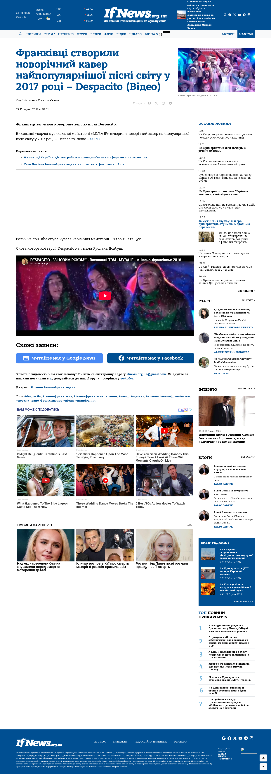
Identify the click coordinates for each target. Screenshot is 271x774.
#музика (137, 396)
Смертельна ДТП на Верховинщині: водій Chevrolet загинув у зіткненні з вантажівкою (227, 207)
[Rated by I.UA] (249, 750)
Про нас (100, 741)
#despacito (32, 396)
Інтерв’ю (66, 34)
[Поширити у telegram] (170, 103)
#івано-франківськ (57, 396)
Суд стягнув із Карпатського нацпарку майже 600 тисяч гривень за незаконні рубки (225, 178)
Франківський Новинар (231, 352)
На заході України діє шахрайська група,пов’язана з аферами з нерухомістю (86, 157)
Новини (33, 34)
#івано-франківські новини (95, 396)
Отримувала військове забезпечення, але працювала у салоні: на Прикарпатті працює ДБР (229, 641)
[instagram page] (249, 15)
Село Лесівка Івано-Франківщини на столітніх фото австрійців (74, 164)
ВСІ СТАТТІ (248, 300)
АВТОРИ (228, 34)
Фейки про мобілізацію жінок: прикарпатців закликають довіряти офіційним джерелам (234, 238)
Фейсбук (127, 378)
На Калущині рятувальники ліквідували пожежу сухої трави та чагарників (225, 136)
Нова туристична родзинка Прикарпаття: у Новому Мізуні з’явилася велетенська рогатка (228, 628)
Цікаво (135, 34)
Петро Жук (221, 373)
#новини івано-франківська (168, 396)
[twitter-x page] (234, 15)
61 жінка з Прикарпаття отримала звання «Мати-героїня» (230, 678)
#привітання (85, 400)
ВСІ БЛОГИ (248, 457)
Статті (82, 34)
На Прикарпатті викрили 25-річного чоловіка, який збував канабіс (224, 193)
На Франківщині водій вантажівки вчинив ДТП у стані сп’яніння (222, 282)
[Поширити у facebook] (149, 103)
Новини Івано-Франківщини (53, 387)
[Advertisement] (105, 206)
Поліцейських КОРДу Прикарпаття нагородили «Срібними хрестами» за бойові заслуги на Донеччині (229, 703)
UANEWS (246, 34)
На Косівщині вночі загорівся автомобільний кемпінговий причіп (222, 163)
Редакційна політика (151, 741)
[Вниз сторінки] (263, 766)
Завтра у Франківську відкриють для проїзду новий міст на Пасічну (229, 666)
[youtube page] (239, 15)
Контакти (120, 741)
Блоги (95, 34)
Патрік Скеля (48, 100)
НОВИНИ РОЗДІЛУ (243, 601)
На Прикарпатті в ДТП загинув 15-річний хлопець (223, 149)
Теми (48, 34)
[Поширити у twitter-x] (156, 103)
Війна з (157, 33)
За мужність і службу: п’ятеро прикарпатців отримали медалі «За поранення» (224, 224)
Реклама (180, 741)
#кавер (124, 396)
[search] (20, 34)
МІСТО (96, 139)
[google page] (225, 15)
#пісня (68, 400)
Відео (121, 34)
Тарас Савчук (223, 484)
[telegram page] (244, 15)
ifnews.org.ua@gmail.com (146, 374)
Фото (108, 34)
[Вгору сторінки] (263, 757)
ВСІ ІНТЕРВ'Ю (246, 389)
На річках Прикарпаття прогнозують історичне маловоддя (224, 255)
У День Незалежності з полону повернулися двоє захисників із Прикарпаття (229, 654)
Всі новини (246, 291)
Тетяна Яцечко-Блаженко (233, 327)
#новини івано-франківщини (39, 400)
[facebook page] (229, 15)
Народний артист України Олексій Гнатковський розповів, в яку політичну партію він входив (226, 438)
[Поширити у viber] (163, 103)
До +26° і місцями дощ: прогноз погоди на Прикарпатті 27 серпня (225, 268)
